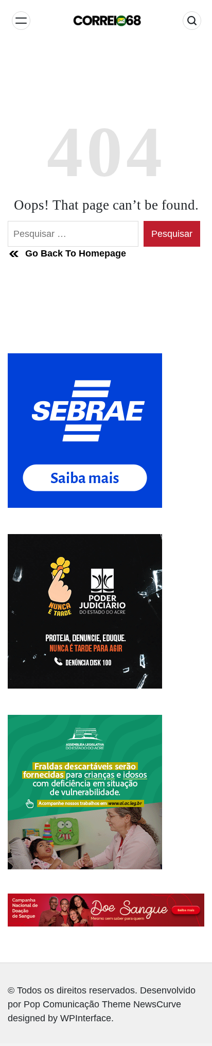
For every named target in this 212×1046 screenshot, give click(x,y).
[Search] (192, 20)
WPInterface (85, 1018)
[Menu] (21, 20)
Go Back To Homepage (75, 253)
